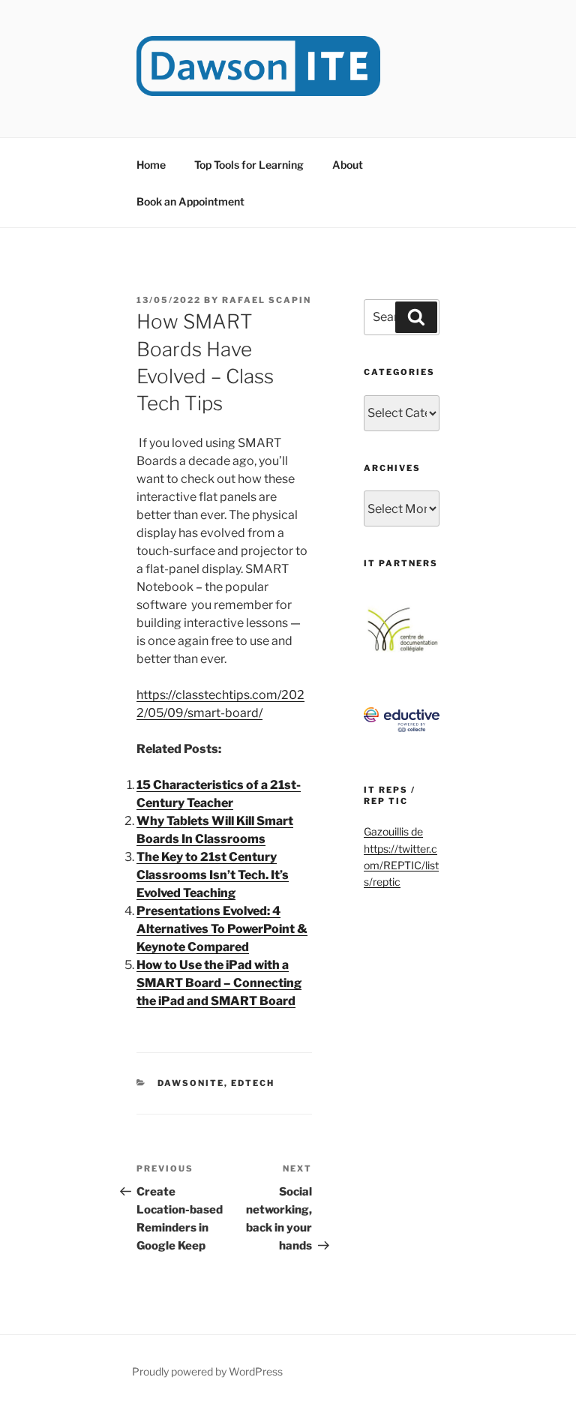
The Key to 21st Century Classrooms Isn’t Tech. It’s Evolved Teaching (212, 875)
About (347, 164)
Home (151, 164)
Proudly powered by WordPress (207, 1371)
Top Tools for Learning (249, 164)
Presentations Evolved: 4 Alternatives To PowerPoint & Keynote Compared (222, 929)
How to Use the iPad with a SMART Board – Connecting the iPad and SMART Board (219, 983)
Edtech (252, 1083)
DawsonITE (191, 1083)
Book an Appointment (190, 201)
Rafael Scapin (266, 300)
